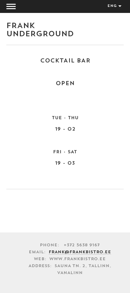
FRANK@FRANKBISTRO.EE (80, 252)
